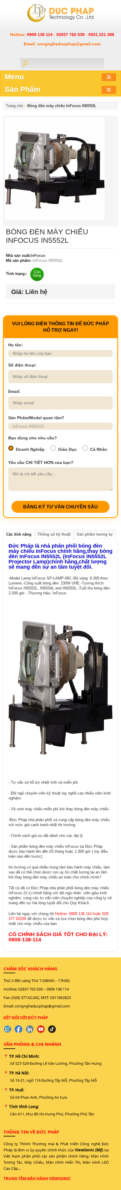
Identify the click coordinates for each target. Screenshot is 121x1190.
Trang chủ (14, 106)
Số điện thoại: (22, 365)
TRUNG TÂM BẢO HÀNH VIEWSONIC (37, 1178)
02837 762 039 (71, 34)
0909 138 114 (40, 34)
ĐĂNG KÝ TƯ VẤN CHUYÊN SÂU (60, 506)
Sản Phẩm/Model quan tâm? (36, 417)
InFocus (38, 255)
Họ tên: (15, 345)
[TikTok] (52, 1029)
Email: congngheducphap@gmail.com (62, 44)
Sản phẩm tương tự (94, 534)
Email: (14, 391)
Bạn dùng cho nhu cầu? (32, 438)
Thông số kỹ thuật (54, 534)
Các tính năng (18, 534)
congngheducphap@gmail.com (42, 1006)
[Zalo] (7, 1029)
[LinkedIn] (29, 1029)
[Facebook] (18, 1029)
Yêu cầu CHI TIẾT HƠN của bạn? (40, 462)
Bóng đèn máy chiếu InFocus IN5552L (61, 106)
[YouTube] (41, 1029)
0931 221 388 (101, 34)
